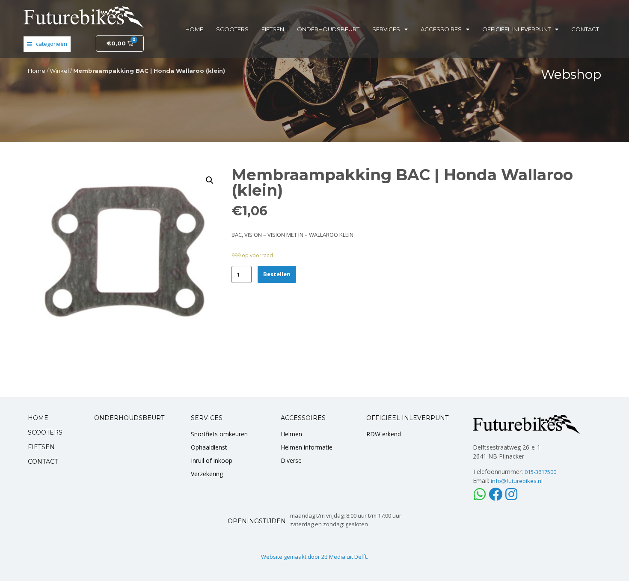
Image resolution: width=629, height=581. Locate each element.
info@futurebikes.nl (517, 481)
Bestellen (277, 274)
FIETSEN (41, 447)
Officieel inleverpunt (516, 29)
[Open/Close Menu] (47, 44)
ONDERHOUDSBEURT (129, 418)
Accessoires (441, 29)
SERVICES (207, 418)
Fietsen (272, 29)
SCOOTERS (45, 432)
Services (386, 29)
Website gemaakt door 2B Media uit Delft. (314, 556)
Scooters (232, 29)
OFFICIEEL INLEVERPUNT (407, 418)
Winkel (59, 70)
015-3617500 (540, 472)
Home (194, 29)
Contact (585, 29)
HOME (38, 418)
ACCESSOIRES (303, 418)
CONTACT (43, 461)
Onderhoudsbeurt (328, 29)
